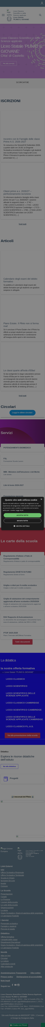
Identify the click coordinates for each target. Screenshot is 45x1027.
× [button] (41, 499)
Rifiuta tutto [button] (22, 521)
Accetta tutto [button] (22, 515)
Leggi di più (20, 510)
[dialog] (22, 513)
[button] (22, 526)
